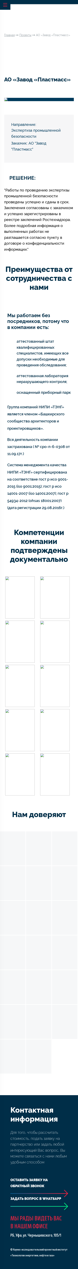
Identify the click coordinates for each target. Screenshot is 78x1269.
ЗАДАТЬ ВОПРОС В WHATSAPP (35, 1199)
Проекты (25, 35)
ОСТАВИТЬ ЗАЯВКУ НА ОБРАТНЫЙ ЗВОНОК (29, 1183)
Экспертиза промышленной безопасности (36, 133)
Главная (9, 35)
